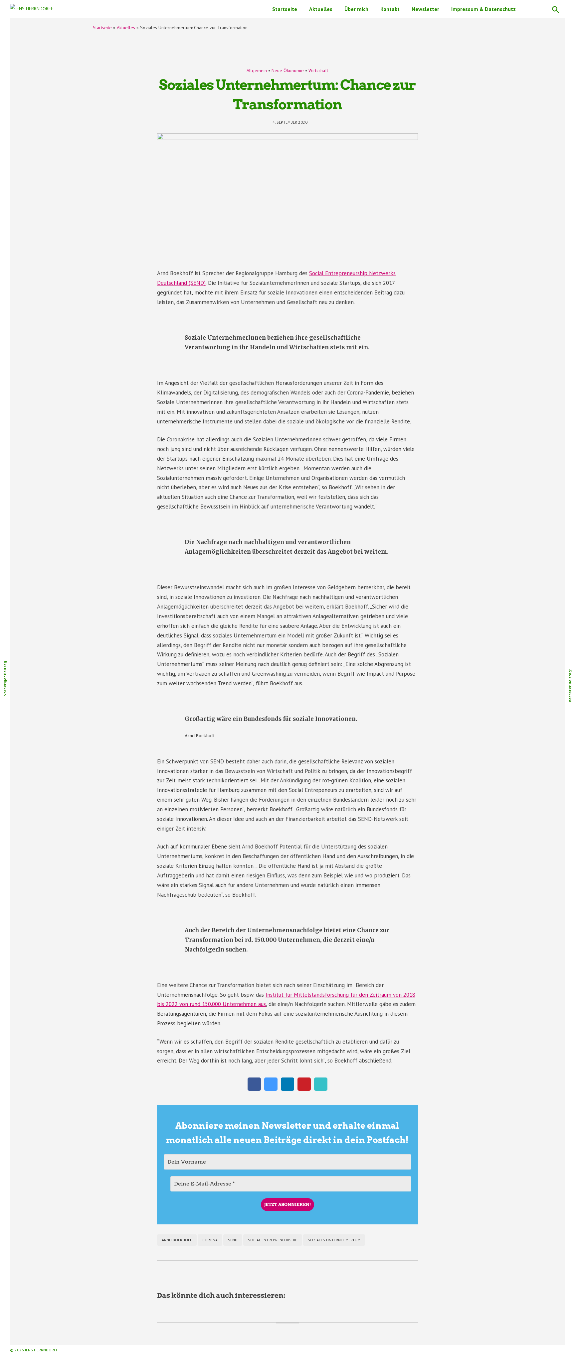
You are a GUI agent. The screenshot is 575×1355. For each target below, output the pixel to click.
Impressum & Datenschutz (483, 9)
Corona (210, 1239)
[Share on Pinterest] (304, 1088)
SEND (233, 1239)
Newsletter (425, 9)
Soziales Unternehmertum (334, 1239)
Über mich (356, 9)
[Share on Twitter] (271, 1088)
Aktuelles (320, 9)
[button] (555, 9)
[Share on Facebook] (254, 1088)
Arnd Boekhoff (177, 1239)
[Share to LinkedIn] (287, 1088)
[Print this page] (320, 1088)
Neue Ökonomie (288, 70)
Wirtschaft (318, 70)
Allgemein (257, 70)
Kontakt (390, 9)
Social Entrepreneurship (272, 1239)
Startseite (284, 9)
